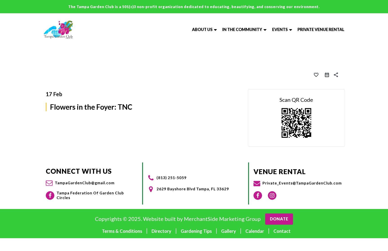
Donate (279, 218)
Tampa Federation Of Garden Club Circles (90, 195)
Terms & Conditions (122, 231)
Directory (161, 231)
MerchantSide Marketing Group (222, 219)
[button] (80, 183)
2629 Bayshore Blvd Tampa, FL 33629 (193, 189)
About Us (202, 29)
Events (280, 29)
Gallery (228, 231)
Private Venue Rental (321, 29)
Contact (282, 231)
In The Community (242, 29)
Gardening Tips (196, 231)
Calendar (254, 231)
